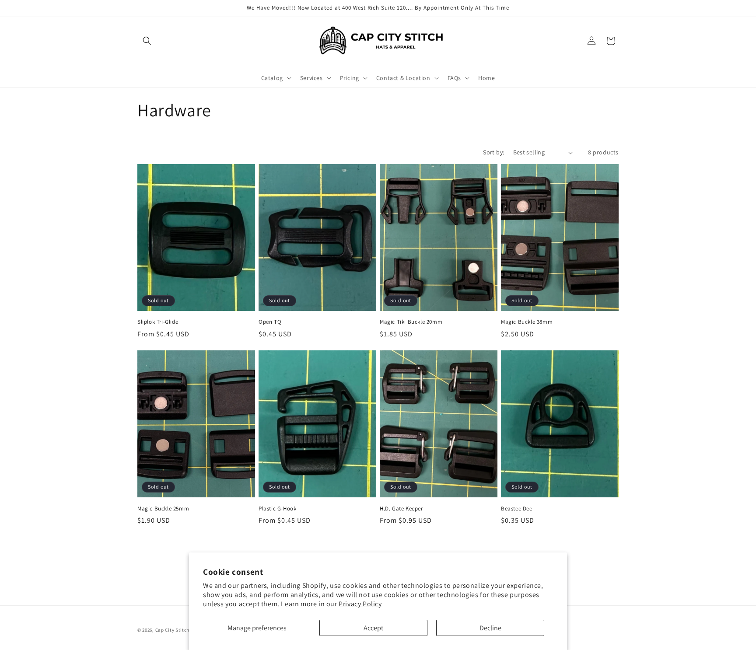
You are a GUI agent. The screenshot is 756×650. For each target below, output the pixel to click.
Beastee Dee (516, 508)
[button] (147, 40)
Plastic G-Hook (277, 508)
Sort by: (493, 152)
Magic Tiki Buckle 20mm (411, 321)
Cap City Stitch (172, 630)
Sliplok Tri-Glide (157, 321)
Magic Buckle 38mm (527, 321)
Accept (373, 628)
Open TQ (270, 321)
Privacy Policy (360, 603)
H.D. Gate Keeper (401, 508)
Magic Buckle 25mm (163, 508)
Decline (490, 628)
